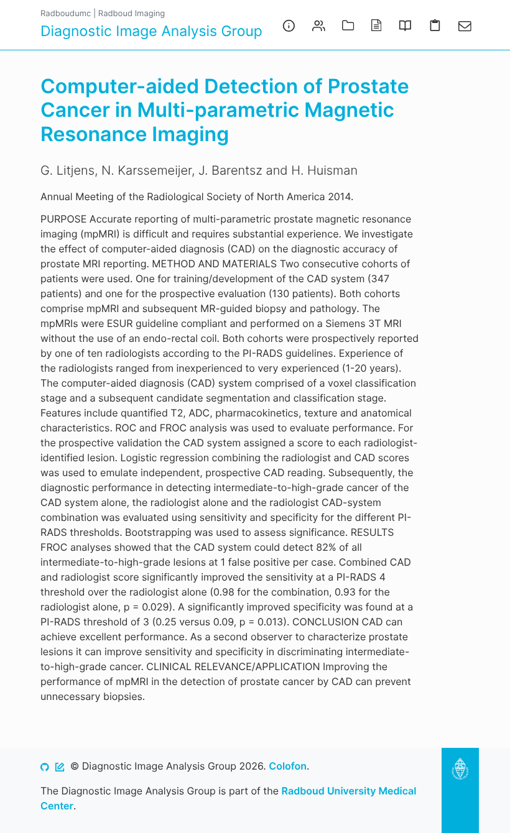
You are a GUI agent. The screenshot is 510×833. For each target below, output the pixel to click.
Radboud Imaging (131, 14)
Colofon (288, 766)
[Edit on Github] (60, 766)
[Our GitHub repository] (44, 766)
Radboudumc (65, 14)
